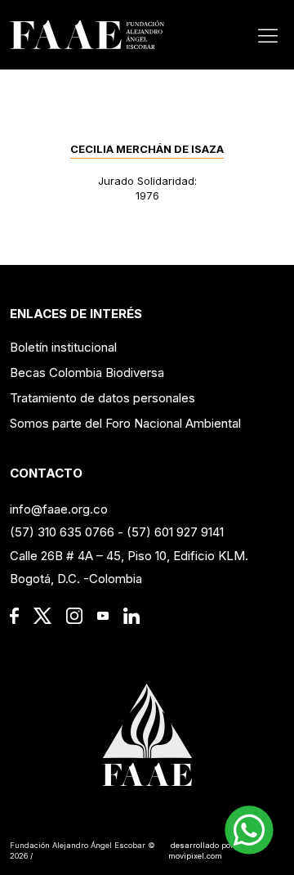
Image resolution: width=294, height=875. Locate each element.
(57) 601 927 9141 (175, 532)
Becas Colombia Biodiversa (87, 372)
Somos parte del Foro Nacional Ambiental (125, 423)
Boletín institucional (63, 347)
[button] (249, 830)
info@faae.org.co (59, 509)
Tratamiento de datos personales (102, 398)
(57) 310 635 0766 (62, 532)
